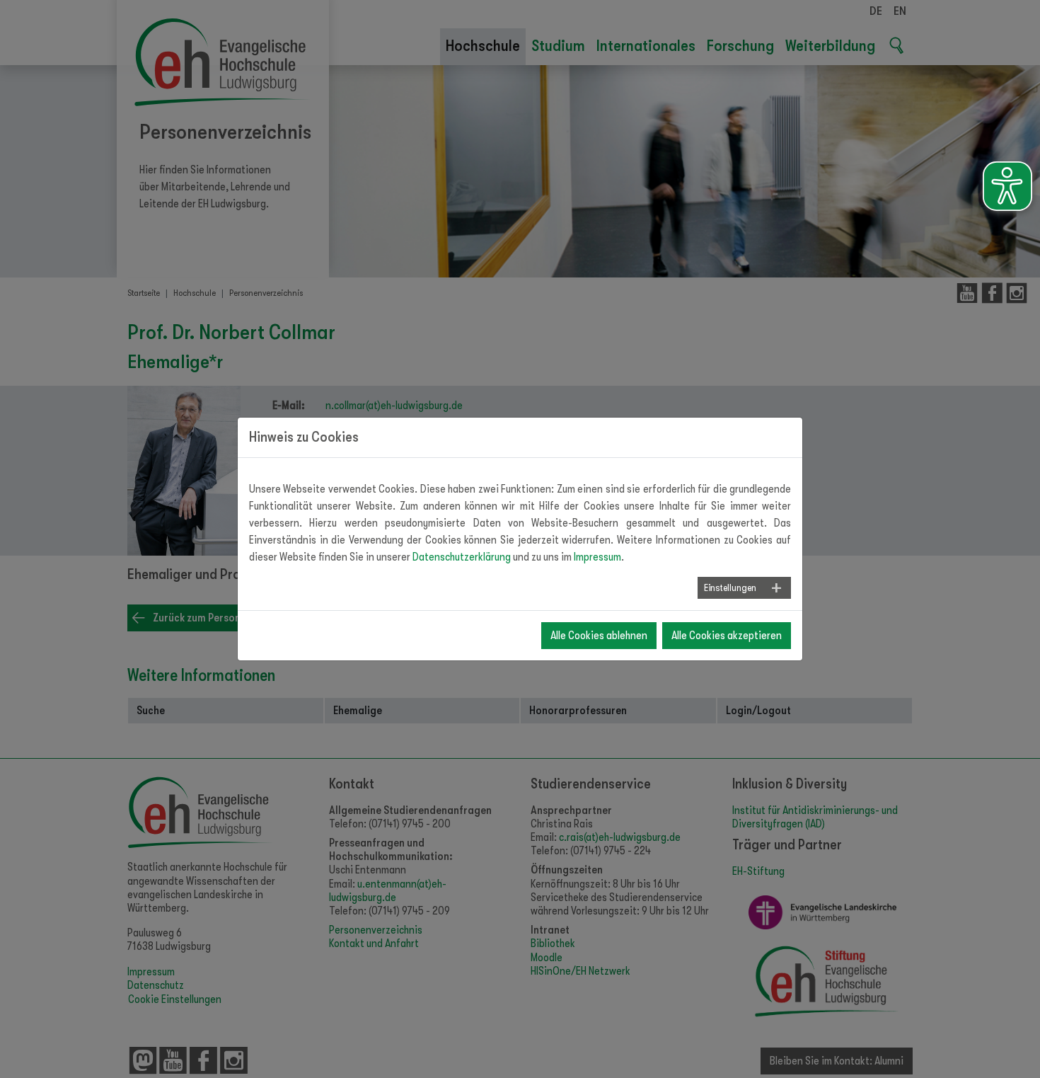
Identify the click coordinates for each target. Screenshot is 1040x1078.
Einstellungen (730, 587)
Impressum (597, 557)
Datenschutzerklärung (461, 557)
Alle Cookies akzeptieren (726, 635)
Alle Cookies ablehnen (598, 635)
